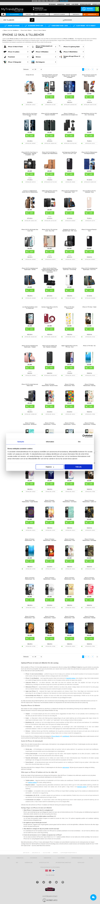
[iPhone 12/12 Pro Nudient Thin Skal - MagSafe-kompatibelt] (49, 363)
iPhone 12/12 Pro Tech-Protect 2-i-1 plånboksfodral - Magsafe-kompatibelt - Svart (30, 153)
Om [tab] (79, 441)
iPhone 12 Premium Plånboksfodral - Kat (30, 578)
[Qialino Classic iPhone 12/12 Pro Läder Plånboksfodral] (49, 208)
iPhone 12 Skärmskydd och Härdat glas (44, 46)
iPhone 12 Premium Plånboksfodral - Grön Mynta (69, 501)
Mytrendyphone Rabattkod (63, 862)
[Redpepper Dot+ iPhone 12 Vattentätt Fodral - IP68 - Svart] (69, 246)
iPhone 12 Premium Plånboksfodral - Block (69, 385)
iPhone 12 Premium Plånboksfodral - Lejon (30, 617)
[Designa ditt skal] (30, 92)
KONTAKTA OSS (96, 4)
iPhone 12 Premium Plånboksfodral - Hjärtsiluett (49, 540)
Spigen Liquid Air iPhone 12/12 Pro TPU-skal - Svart (69, 346)
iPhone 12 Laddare (13, 51)
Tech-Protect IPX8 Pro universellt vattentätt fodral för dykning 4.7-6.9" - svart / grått (50, 76)
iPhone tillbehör (55, 736)
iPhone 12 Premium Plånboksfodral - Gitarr (49, 501)
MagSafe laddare (70, 678)
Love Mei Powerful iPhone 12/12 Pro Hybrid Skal (29, 307)
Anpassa (49, 467)
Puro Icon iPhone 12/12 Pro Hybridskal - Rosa (89, 191)
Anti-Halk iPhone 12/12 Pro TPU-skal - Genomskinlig (89, 114)
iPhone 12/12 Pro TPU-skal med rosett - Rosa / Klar (49, 230)
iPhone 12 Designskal (14, 62)
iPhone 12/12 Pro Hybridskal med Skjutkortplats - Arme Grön (89, 269)
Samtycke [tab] (20, 441)
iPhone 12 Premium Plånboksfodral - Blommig (89, 385)
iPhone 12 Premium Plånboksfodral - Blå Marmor (30, 423)
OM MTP (68, 4)
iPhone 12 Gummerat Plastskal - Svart (89, 230)
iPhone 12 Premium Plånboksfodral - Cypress (69, 423)
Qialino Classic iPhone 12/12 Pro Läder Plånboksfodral (49, 191)
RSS (17, 862)
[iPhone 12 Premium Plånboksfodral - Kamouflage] (89, 556)
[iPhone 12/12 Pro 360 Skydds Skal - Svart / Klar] (30, 246)
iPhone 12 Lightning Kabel (71, 46)
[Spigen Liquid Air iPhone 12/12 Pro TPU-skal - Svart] (69, 363)
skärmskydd (66, 767)
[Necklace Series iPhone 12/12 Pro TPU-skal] (49, 324)
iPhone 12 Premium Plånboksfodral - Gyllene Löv (89, 501)
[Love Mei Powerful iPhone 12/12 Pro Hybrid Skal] (30, 324)
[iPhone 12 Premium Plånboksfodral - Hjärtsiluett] (49, 556)
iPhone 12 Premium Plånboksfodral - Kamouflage (89, 540)
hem (8, 858)
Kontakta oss (28, 862)
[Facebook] (37, 882)
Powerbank (11, 56)
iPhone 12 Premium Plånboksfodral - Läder (69, 617)
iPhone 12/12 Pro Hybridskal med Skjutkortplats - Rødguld (30, 346)
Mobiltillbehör (42, 14)
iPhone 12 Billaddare (42, 51)
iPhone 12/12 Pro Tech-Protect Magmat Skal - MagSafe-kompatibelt (69, 76)
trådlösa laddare (32, 782)
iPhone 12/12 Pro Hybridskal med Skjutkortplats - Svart (69, 191)
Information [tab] (50, 441)
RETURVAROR (52, 4)
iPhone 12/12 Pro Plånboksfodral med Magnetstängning (89, 153)
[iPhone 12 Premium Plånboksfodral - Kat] (30, 595)
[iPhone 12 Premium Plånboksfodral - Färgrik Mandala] (30, 517)
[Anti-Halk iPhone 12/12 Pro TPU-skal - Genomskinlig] (89, 130)
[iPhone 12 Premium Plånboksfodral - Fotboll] (89, 479)
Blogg (91, 858)
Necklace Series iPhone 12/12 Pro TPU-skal (50, 307)
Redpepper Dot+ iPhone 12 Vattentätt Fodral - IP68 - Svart (69, 230)
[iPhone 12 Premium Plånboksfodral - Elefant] (49, 479)
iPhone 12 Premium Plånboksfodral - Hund (69, 540)
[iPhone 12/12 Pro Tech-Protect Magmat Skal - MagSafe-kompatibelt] (69, 92)
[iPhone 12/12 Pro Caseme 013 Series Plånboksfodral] (89, 92)
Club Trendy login (40, 10)
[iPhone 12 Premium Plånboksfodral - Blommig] (89, 401)
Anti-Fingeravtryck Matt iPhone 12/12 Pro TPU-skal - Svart (69, 153)
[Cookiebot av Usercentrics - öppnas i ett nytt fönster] (83, 436)
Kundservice (19, 858)
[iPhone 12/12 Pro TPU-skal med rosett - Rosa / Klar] (49, 246)
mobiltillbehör (65, 736)
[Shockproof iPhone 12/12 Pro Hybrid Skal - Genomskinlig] (69, 285)
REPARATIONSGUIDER (85, 4)
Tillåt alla (78, 467)
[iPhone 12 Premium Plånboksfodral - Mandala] (89, 633)
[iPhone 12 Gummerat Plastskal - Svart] (89, 246)
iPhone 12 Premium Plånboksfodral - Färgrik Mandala (30, 501)
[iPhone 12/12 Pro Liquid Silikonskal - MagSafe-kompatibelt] (49, 130)
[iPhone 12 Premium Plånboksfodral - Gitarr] (49, 517)
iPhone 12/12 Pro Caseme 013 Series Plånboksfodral (89, 75)
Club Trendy (75, 4)
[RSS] (50, 882)
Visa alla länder (50, 875)
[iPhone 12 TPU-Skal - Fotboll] (89, 324)
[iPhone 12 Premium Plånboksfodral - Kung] (69, 595)
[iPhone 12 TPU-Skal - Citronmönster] (69, 324)
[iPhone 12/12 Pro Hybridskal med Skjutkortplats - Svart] (69, 208)
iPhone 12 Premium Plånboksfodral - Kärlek (89, 578)
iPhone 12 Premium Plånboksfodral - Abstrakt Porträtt (50, 385)
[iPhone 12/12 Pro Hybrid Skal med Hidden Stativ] (30, 401)
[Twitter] (43, 882)
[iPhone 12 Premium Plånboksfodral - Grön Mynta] (69, 517)
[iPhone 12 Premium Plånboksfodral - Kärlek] (89, 595)
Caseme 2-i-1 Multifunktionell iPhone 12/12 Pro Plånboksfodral (30, 191)
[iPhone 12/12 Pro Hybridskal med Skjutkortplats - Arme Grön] (89, 285)
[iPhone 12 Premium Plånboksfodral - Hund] (69, 556)
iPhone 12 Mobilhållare (70, 51)
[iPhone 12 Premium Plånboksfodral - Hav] (30, 556)
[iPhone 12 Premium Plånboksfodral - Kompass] (49, 595)
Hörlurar (38, 56)
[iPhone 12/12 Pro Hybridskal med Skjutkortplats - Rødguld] (30, 363)
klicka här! (64, 1)
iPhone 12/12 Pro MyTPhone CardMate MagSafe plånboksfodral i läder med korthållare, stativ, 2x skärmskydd (49, 270)
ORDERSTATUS (38, 8)
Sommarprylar (92, 14)
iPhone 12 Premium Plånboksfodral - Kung (69, 578)
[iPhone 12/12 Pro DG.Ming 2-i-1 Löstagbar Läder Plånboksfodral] (49, 169)
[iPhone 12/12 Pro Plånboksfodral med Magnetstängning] (89, 169)
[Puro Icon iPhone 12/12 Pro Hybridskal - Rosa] (89, 208)
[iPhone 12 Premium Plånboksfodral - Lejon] (30, 633)
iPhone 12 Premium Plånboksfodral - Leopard (50, 617)
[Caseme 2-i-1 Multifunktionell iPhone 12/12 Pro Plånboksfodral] (30, 208)
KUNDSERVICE (60, 4)
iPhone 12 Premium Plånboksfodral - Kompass (49, 578)
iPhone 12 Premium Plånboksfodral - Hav (30, 540)
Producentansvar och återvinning (50, 867)
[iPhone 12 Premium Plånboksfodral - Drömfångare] (30, 479)
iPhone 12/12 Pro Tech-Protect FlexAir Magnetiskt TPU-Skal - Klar (30, 115)
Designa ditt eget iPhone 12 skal (71, 57)
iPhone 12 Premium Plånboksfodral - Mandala (89, 617)
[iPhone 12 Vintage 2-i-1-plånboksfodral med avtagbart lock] (69, 130)
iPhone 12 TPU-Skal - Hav (89, 345)
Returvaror (33, 858)
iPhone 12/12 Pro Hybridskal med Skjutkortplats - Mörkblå (30, 269)
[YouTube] (56, 882)
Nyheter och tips (44, 862)
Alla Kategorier (40, 62)
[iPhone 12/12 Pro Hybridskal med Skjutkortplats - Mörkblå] (30, 285)
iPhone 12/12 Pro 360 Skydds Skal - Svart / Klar (30, 230)
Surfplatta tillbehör (59, 14)
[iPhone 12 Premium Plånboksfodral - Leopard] (49, 633)
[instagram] (63, 882)
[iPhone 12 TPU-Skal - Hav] (89, 363)
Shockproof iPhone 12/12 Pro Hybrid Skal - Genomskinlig (69, 269)
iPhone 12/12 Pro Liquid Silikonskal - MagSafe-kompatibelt (49, 114)
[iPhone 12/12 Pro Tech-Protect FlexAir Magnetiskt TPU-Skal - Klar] (30, 130)
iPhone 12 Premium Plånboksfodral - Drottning (89, 423)
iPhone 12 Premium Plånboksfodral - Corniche (49, 423)
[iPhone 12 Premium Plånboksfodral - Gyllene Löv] (89, 517)
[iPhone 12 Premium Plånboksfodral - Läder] (69, 633)
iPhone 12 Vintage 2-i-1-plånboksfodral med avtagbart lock (69, 114)
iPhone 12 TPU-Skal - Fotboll (89, 307)
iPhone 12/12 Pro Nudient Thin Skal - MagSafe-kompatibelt (49, 346)
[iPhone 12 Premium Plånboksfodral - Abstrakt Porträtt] (49, 401)
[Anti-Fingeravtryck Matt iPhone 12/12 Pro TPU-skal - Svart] (69, 169)
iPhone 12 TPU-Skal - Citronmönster (69, 307)
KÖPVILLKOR (81, 862)
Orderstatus (47, 858)
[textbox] (18, 20)
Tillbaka (5, 30)
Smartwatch (76, 14)
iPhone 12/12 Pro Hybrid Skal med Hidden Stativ (30, 385)
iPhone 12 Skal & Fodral (15, 46)
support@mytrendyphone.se (68, 852)
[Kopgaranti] (50, 890)
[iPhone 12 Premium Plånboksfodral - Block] (69, 401)
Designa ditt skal (30, 74)
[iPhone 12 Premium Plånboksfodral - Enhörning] (69, 479)
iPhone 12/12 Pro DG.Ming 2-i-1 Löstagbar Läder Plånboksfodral (49, 153)
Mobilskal (28, 14)
